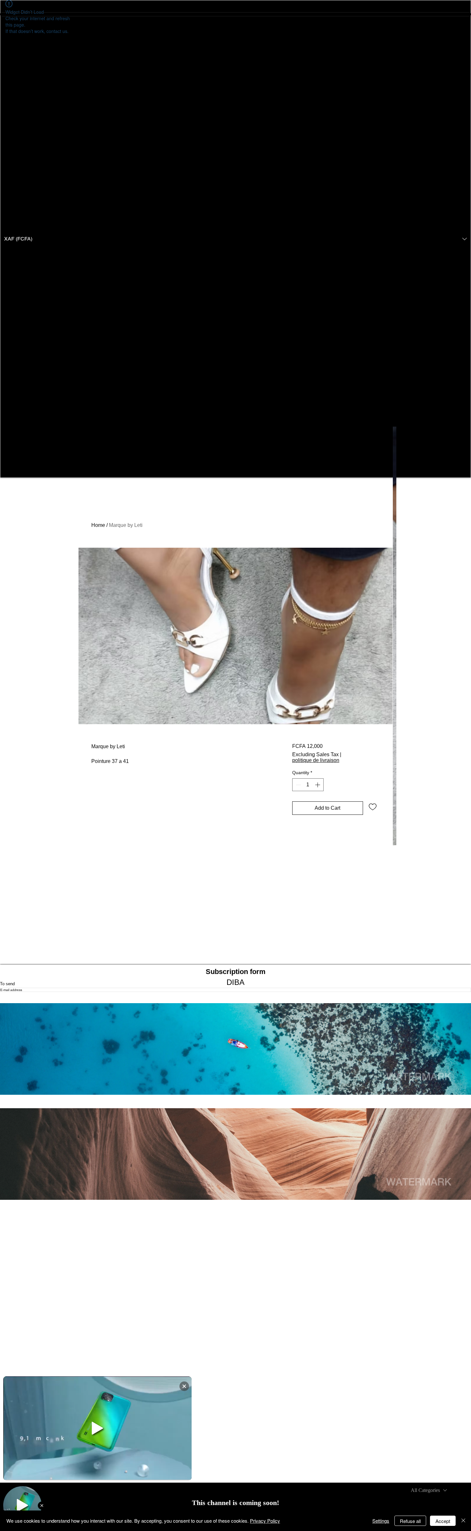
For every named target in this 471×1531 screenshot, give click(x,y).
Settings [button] (380, 1520)
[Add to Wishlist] (373, 806)
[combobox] (429, 1490)
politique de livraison (315, 760)
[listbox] (235, 239)
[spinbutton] (308, 785)
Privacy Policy (265, 1520)
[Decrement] (297, 785)
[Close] (463, 1521)
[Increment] (318, 785)
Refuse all (410, 1521)
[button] (235, 239)
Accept (442, 1521)
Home (98, 525)
